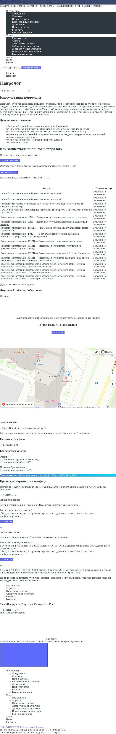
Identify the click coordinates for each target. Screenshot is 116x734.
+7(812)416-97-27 (67, 475)
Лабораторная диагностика (26, 706)
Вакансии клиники (22, 692)
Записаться (58, 332)
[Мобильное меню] (1, 68)
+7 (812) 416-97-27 (11, 67)
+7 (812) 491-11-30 (68, 325)
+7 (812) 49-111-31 (40, 177)
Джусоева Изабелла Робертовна (21, 290)
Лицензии (17, 676)
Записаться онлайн (31, 68)
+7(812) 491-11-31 (9, 445)
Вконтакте (51, 639)
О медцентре (12, 670)
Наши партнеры (20, 687)
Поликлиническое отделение (27, 711)
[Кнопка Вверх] (24, 655)
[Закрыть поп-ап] (1, 527)
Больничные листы (22, 714)
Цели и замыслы (20, 678)
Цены (9, 719)
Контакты (11, 722)
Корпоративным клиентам (25, 681)
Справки (16, 700)
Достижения (18, 684)
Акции (9, 716)
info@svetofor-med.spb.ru (12, 612)
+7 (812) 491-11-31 (48, 325)
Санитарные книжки (23, 703)
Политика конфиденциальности (66, 641)
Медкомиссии (19, 697)
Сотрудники (18, 673)
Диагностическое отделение (26, 708)
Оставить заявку (8, 172)
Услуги (9, 695)
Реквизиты (17, 689)
